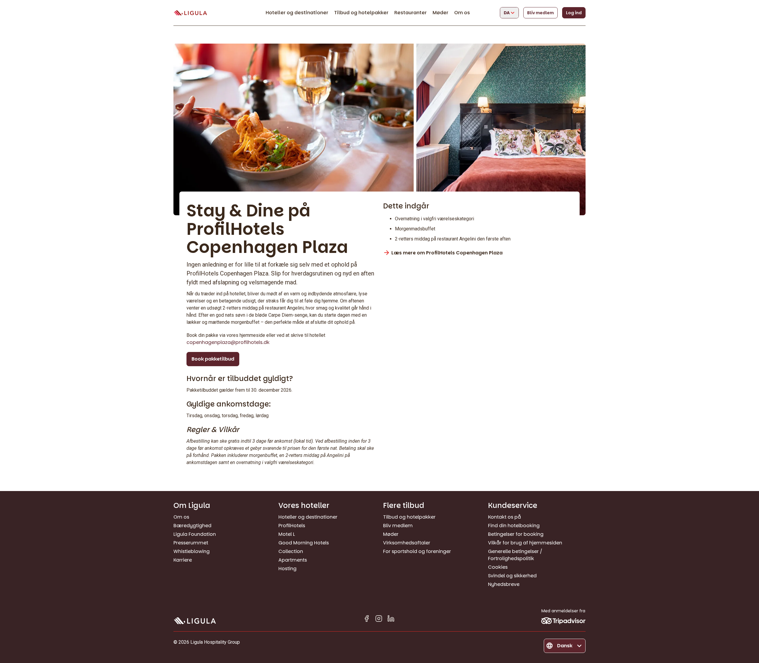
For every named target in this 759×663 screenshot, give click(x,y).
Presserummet (190, 542)
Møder (440, 12)
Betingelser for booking (515, 534)
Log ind (574, 13)
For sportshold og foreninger (417, 551)
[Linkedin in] (391, 619)
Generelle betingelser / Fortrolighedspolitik (515, 555)
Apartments (292, 560)
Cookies (498, 567)
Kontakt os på (504, 517)
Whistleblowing (191, 551)
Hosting (287, 568)
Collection (290, 551)
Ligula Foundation (194, 534)
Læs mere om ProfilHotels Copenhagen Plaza (447, 252)
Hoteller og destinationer (297, 12)
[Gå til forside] (190, 13)
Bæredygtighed (192, 525)
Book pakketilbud (213, 359)
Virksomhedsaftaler (406, 542)
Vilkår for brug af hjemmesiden (525, 542)
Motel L (286, 534)
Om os (462, 12)
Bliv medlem (540, 13)
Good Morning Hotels (303, 542)
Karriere (182, 560)
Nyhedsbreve (503, 584)
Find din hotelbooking (514, 525)
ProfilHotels (291, 525)
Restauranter (410, 12)
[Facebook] (366, 619)
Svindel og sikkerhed (512, 575)
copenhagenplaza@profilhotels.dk (228, 342)
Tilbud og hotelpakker (361, 12)
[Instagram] (378, 619)
